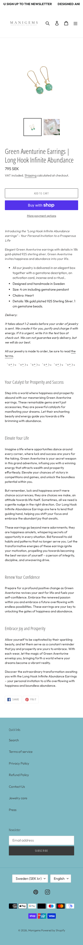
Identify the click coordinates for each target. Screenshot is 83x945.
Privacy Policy (19, 763)
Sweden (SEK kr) (29, 878)
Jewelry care (18, 798)
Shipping (31, 175)
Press (12, 810)
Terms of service (21, 751)
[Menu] (75, 23)
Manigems (34, 930)
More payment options (41, 215)
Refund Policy (19, 775)
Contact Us (17, 786)
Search (14, 740)
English (59, 878)
